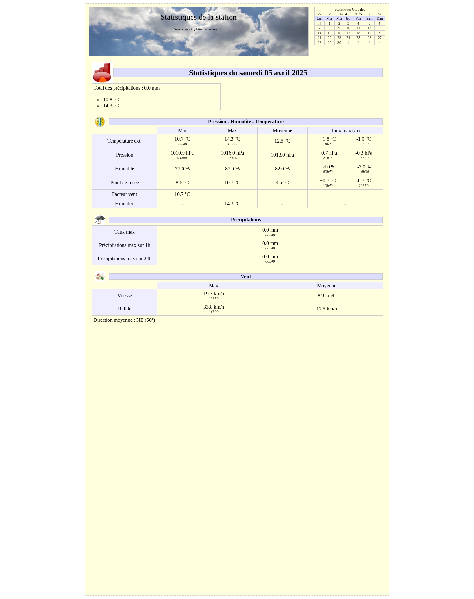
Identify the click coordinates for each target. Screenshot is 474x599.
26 (369, 38)
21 (319, 38)
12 (369, 28)
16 (339, 33)
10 (348, 28)
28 (319, 43)
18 (358, 33)
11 (358, 28)
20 (380, 33)
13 (380, 28)
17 (348, 33)
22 (329, 38)
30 (339, 43)
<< (319, 14)
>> (380, 14)
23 (339, 38)
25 (358, 38)
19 (369, 33)
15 (329, 33)
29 (329, 43)
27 (380, 38)
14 (319, 33)
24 (348, 38)
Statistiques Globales (350, 9)
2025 (358, 14)
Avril (343, 14)
